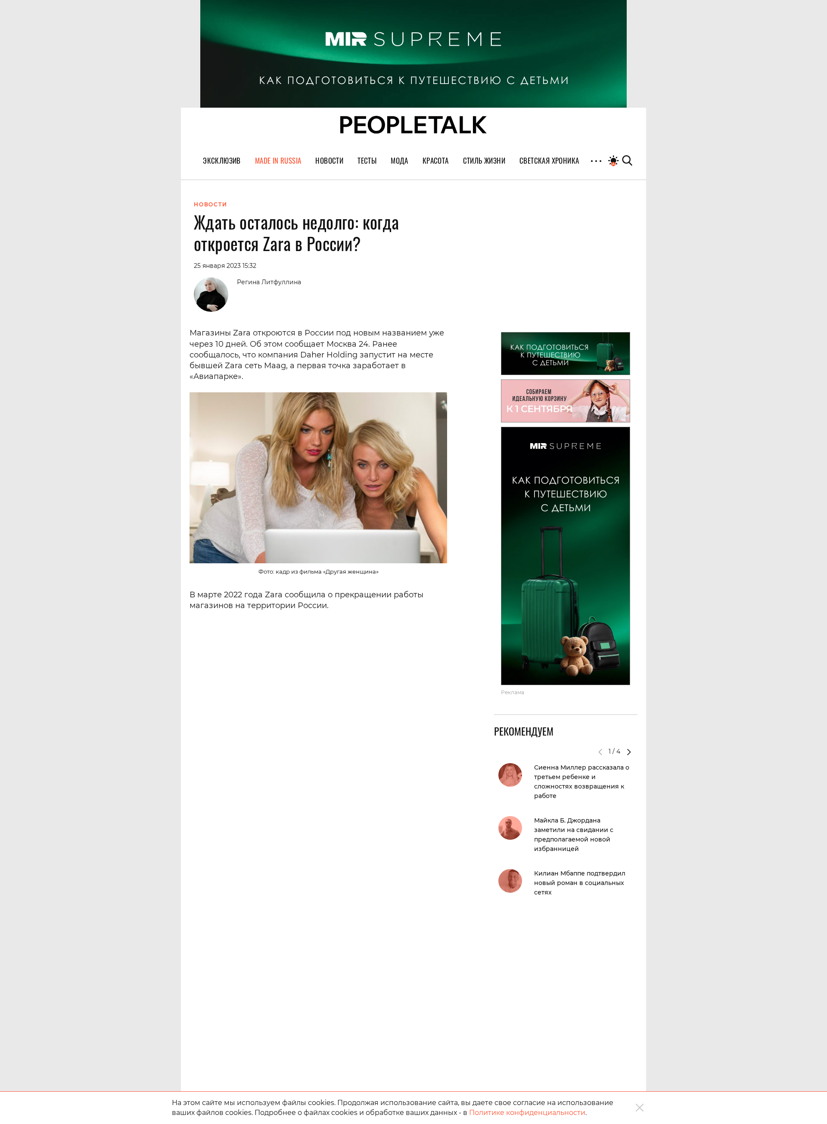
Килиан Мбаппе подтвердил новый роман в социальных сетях (579, 882)
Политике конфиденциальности (527, 1112)
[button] (629, 752)
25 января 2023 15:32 (225, 266)
